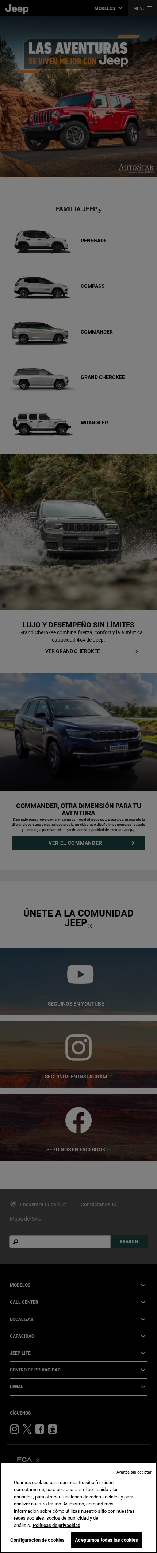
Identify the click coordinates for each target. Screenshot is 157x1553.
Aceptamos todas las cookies (106, 1540)
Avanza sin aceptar (134, 1472)
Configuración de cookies (37, 1540)
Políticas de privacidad (56, 1525)
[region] (78, 1508)
